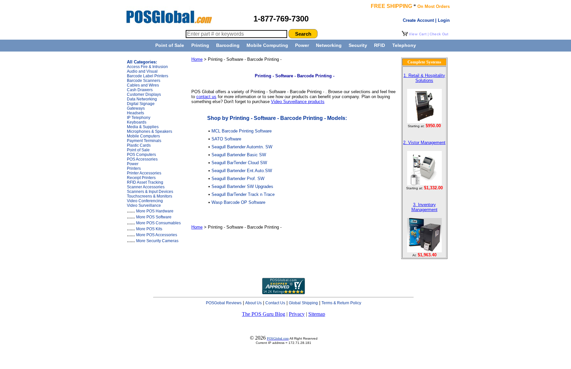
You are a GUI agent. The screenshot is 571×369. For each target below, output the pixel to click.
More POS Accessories (156, 235)
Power (302, 45)
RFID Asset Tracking (145, 182)
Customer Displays (144, 94)
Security (358, 45)
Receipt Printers (141, 177)
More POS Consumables (158, 223)
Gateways (136, 108)
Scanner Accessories (146, 187)
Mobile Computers (143, 136)
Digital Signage (141, 103)
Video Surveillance (144, 205)
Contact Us (275, 303)
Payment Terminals (144, 140)
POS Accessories (142, 159)
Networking (329, 45)
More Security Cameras (157, 241)
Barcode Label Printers (147, 76)
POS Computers (141, 154)
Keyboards (136, 122)
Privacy (297, 314)
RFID (379, 45)
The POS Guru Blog (263, 314)
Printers (134, 168)
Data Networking (142, 99)
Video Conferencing (145, 201)
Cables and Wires (143, 85)
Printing (200, 45)
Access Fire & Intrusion (147, 66)
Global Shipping (303, 303)
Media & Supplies (143, 127)
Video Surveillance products (297, 101)
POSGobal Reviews (224, 303)
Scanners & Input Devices (150, 191)
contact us (206, 96)
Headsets (135, 113)
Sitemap (316, 314)
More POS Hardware (154, 211)
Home (197, 59)
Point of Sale (169, 45)
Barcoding (228, 45)
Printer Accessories (144, 173)
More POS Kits (149, 229)
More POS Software (153, 217)
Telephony (404, 45)
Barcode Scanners (143, 80)
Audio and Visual (142, 71)
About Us (253, 303)
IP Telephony (138, 117)
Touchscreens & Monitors (149, 196)
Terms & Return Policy (341, 303)
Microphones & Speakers (149, 131)
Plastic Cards (139, 145)
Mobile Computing (267, 45)
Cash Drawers (140, 90)
